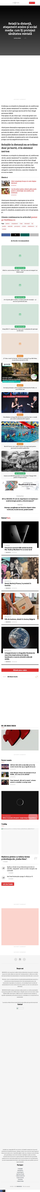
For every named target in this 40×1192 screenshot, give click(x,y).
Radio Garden (20, 1177)
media (4, 226)
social (4, 229)
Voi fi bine (20, 1179)
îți (32, 223)
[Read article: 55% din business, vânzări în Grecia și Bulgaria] (20, 606)
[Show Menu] (2, 3)
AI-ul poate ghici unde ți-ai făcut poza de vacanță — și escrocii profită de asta (20, 300)
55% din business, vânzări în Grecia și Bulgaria (20, 619)
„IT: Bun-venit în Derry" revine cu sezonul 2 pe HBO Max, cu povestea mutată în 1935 (20, 359)
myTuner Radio (20, 1174)
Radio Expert (20, 1172)
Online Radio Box (20, 1175)
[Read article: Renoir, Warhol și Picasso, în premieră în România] (20, 570)
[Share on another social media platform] (34, 234)
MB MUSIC (8, 552)
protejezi (17, 226)
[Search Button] (38, 3)
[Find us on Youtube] (24, 959)
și (36, 226)
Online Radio (20, 1181)
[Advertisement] (20, 75)
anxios (7, 223)
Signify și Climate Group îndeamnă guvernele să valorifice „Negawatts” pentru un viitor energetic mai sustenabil (22, 868)
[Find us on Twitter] (20, 959)
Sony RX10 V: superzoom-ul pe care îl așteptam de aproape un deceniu (20, 330)
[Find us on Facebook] (15, 959)
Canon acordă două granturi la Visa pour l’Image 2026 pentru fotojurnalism (20, 476)
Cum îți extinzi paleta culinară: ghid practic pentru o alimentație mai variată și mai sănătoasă (23, 191)
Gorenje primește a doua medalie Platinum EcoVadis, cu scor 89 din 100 (20, 388)
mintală (10, 226)
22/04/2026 (13, 185)
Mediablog (8, 581)
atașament (15, 223)
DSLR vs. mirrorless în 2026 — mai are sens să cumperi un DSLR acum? (20, 271)
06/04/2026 (13, 195)
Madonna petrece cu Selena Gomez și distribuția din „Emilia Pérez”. (15, 858)
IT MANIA (7, 545)
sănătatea (31, 226)
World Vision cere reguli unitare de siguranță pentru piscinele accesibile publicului (20, 447)
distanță (27, 223)
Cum (21, 223)
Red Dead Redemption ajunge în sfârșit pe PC (20, 876)
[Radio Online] (37, 677)
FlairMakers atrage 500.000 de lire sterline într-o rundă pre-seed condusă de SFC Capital (20, 418)
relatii (24, 226)
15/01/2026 (17, 38)
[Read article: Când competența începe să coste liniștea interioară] (5, 183)
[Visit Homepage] (16, 3)
